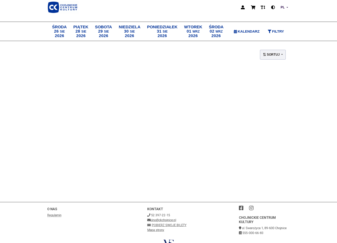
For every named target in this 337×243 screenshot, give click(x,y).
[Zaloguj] (243, 7)
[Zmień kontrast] (273, 7)
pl (283, 7)
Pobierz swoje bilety (169, 225)
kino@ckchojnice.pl (163, 220)
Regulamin (54, 215)
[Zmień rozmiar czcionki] (263, 7)
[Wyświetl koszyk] (253, 7)
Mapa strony (155, 230)
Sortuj (273, 54)
